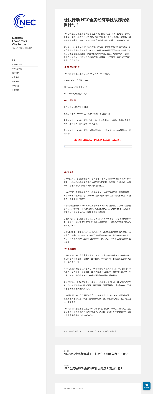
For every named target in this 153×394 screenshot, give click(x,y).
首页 (13, 60)
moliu (83, 331)
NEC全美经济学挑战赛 (108, 331)
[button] (147, 386)
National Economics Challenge (19, 41)
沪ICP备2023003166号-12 (73, 388)
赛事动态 (15, 81)
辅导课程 (15, 73)
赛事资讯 (93, 331)
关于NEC (15, 90)
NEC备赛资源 (17, 69)
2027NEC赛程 (17, 64)
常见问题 (15, 86)
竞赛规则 (15, 77)
